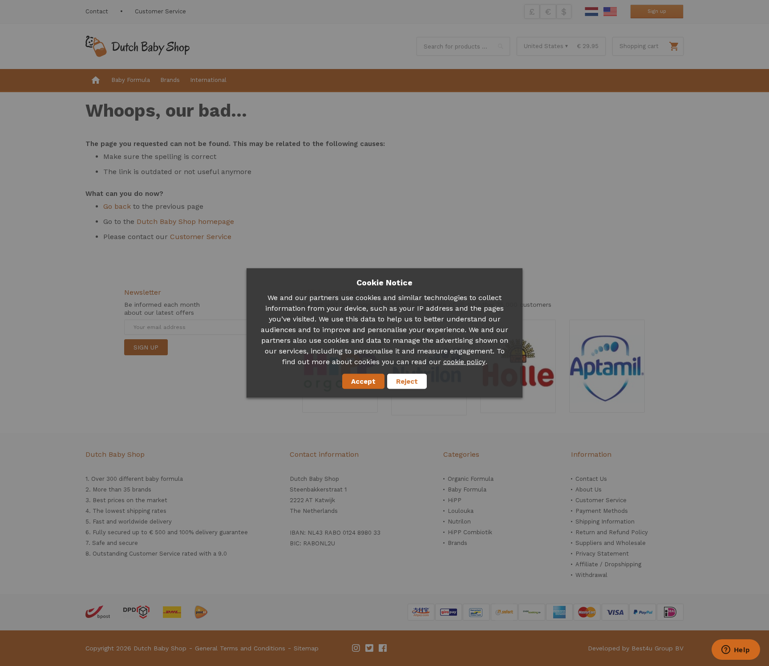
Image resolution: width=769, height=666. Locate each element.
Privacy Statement (602, 553)
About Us (588, 489)
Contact (96, 11)
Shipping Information (605, 521)
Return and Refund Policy (611, 532)
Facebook (383, 648)
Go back (117, 206)
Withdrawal (591, 575)
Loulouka (461, 511)
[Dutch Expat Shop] (137, 46)
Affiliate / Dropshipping (608, 564)
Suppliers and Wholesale (610, 543)
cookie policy (464, 362)
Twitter (369, 648)
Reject (407, 382)
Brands (457, 543)
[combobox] (463, 46)
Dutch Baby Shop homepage (185, 221)
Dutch (591, 11)
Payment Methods (601, 511)
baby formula (164, 478)
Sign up (657, 11)
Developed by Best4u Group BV (636, 648)
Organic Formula (471, 478)
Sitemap (306, 648)
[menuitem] (95, 80)
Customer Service (160, 11)
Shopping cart (639, 46)
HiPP (454, 500)
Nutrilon (459, 521)
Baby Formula (467, 489)
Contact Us (591, 478)
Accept (363, 382)
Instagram (356, 648)
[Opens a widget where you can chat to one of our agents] (735, 650)
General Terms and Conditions (240, 648)
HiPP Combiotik (470, 532)
